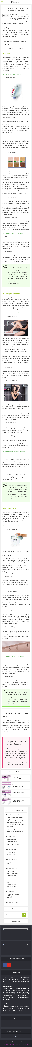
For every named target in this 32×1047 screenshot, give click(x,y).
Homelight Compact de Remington (15, 298)
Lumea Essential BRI (13, 843)
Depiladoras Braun (11, 849)
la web (23, 29)
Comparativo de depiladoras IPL (14, 810)
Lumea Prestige (12, 841)
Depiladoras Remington (12, 859)
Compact (10, 864)
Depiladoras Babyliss (11, 868)
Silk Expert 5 (11, 852)
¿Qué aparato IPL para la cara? (16, 819)
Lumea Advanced (12, 839)
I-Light (10, 862)
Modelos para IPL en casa (15, 822)
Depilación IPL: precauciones (16, 831)
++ (7, 15)
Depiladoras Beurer (11, 880)
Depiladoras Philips (11, 836)
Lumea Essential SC (13, 845)
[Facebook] (5, 965)
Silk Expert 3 (11, 854)
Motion (10, 897)
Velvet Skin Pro (12, 886)
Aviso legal (12, 1044)
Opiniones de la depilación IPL (16, 830)
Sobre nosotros (20, 1044)
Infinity (10, 896)
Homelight (11, 871)
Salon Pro (10, 883)
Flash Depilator (12, 875)
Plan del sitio (6, 1044)
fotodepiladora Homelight (11, 57)
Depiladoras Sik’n (10, 891)
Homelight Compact (13, 873)
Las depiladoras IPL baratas (15, 817)
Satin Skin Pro (12, 884)
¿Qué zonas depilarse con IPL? (16, 824)
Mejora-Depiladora (7, 1041)
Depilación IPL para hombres (16, 828)
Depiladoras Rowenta (12, 902)
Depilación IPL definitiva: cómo (16, 821)
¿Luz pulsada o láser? (14, 826)
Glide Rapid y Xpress (13, 894)
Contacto (27, 1044)
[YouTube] (9, 965)
